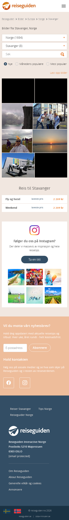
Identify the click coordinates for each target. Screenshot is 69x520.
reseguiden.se (25, 516)
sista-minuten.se (43, 516)
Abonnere (40, 347)
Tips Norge (45, 409)
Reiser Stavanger (20, 409)
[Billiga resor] (6, 511)
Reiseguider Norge (21, 415)
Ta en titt (35, 259)
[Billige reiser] (17, 511)
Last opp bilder (58, 72)
